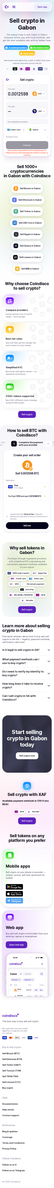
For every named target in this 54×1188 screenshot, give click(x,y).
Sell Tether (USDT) (11, 1065)
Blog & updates (10, 1131)
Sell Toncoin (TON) (11, 1070)
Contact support (10, 1115)
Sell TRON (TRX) (10, 1076)
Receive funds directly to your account (30, 443)
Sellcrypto (27, 414)
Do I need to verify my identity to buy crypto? (23, 673)
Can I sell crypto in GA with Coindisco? (19, 697)
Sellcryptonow (27, 755)
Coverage (7, 1137)
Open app (42, 7)
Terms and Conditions (13, 1143)
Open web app (16, 944)
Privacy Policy (9, 1148)
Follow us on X (9, 1164)
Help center (8, 1109)
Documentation (10, 1104)
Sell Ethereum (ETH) (12, 1059)
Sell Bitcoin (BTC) (11, 1053)
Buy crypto (7, 1088)
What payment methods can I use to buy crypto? (20, 661)
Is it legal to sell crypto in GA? (20, 649)
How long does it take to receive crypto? (22, 685)
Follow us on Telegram (13, 1170)
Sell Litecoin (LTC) (11, 1082)
